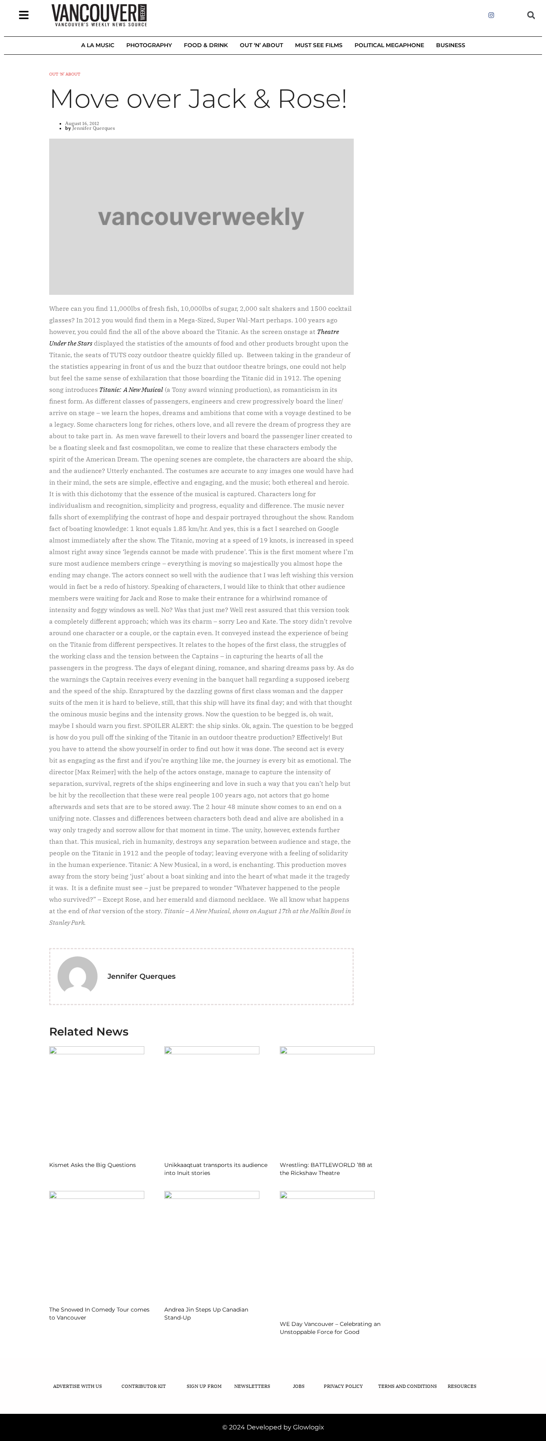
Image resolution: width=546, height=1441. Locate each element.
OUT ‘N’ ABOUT (261, 45)
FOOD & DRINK (206, 45)
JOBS (299, 1386)
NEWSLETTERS (252, 1386)
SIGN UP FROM (204, 1386)
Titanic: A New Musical (131, 390)
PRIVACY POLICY (343, 1386)
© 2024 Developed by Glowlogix (273, 1427)
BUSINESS (450, 45)
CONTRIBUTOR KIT (144, 1386)
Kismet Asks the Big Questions (92, 1165)
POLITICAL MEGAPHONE (389, 45)
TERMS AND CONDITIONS (407, 1386)
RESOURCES (462, 1386)
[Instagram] (491, 15)
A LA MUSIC (97, 45)
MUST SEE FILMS (319, 45)
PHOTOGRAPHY (149, 45)
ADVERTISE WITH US (77, 1386)
